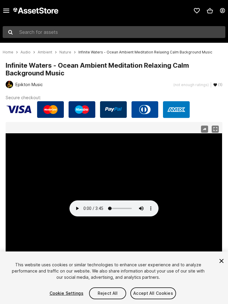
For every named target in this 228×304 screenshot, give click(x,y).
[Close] (221, 260)
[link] (196, 10)
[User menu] (222, 11)
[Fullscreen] (215, 129)
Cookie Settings (66, 293)
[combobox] (114, 32)
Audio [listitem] (25, 52)
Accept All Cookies (153, 293)
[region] (114, 194)
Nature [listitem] (65, 52)
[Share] (204, 129)
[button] (209, 10)
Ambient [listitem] (45, 52)
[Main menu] (6, 11)
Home (8, 52)
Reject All (108, 293)
